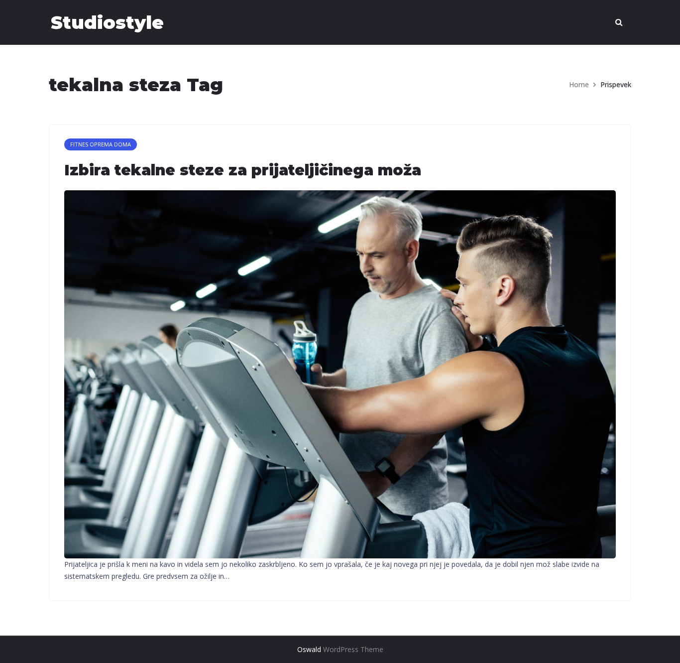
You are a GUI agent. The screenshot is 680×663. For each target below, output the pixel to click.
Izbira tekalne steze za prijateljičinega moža (242, 170)
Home (579, 84)
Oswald (309, 649)
